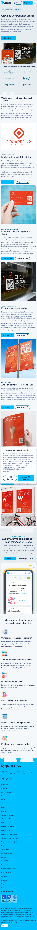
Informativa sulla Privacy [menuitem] (8, 868)
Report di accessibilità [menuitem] (7, 891)
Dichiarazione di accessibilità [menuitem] (9, 888)
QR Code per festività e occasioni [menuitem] (10, 838)
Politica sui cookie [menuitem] (6, 872)
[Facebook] (7, 779)
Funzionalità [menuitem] (4, 788)
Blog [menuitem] (2, 846)
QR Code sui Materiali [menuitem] (7, 819)
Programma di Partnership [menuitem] (9, 884)
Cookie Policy (6, 467)
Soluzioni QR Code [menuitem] (6, 792)
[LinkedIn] (3, 779)
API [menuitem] (2, 803)
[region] (18, 465)
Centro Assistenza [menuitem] (6, 853)
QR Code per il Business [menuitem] (8, 823)
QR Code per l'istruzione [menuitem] (8, 826)
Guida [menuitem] (3, 807)
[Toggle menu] (34, 3)
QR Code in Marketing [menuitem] (7, 815)
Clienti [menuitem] (3, 800)
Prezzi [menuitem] (3, 796)
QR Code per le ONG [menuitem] (7, 830)
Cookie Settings (10, 478)
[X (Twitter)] (11, 779)
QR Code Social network (14, 316)
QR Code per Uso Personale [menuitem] (9, 834)
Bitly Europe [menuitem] (4, 880)
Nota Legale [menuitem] (4, 865)
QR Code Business (12, 388)
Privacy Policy (16, 467)
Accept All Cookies (26, 478)
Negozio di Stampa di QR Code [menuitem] (10, 842)
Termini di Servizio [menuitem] (6, 861)
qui (32, 916)
